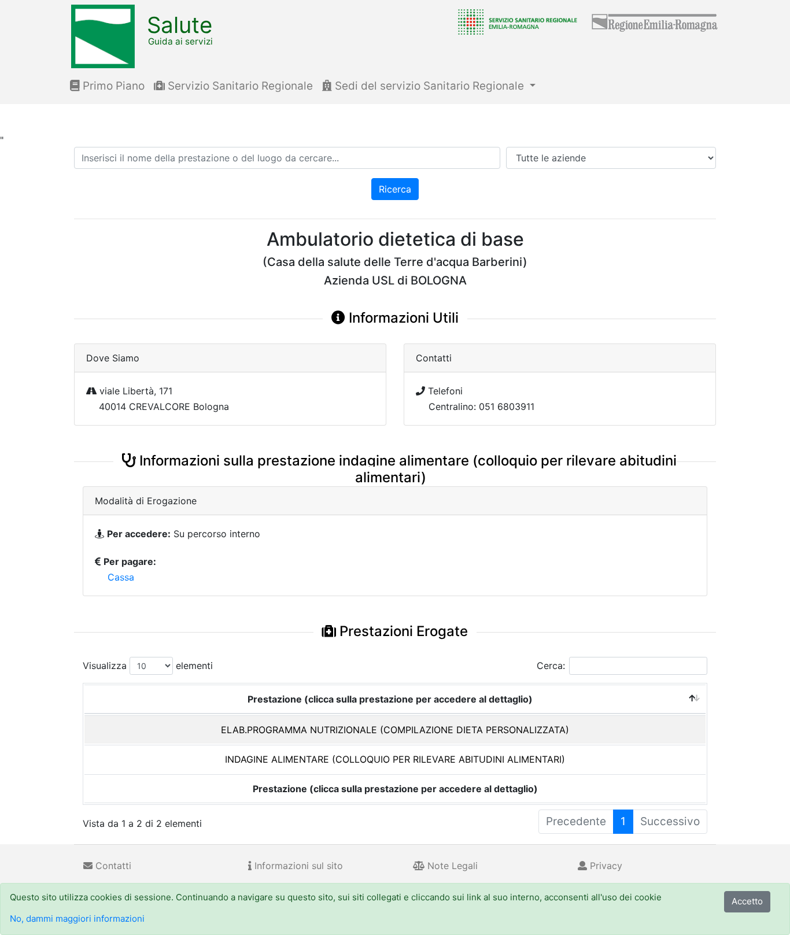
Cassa (121, 577)
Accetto (747, 901)
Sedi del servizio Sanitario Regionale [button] (429, 86)
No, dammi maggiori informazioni (77, 918)
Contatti (112, 865)
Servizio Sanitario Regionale (239, 86)
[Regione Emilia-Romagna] (655, 21)
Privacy (604, 865)
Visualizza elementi (148, 665)
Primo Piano (112, 86)
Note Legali (451, 865)
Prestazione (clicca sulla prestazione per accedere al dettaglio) (390, 699)
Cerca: (551, 665)
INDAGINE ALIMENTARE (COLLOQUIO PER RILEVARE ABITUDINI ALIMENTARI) (395, 759)
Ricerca (395, 189)
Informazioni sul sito (297, 865)
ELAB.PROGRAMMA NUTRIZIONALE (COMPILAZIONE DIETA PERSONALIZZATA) (395, 730)
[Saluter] (514, 21)
